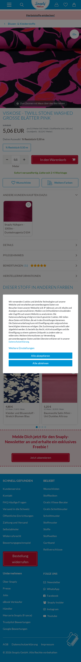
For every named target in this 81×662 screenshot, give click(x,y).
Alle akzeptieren (40, 355)
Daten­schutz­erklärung (19, 341)
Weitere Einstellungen (21, 347)
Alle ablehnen (41, 363)
